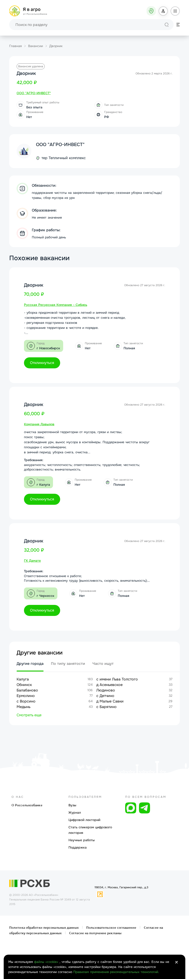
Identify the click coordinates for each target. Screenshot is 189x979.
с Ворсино (26, 701)
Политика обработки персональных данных (44, 927)
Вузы (72, 805)
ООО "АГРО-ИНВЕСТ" (60, 144)
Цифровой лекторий (84, 820)
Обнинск (24, 684)
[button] (163, 11)
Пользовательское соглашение (111, 927)
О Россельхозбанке (27, 805)
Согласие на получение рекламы (94, 933)
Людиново (105, 690)
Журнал (74, 812)
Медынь (23, 706)
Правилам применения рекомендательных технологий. (116, 972)
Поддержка (77, 847)
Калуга (23, 679)
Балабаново (27, 690)
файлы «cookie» (46, 962)
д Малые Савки (110, 701)
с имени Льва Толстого (117, 679)
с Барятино (106, 706)
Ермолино (26, 695)
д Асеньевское (109, 684)
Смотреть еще (29, 715)
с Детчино (105, 695)
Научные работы (81, 840)
